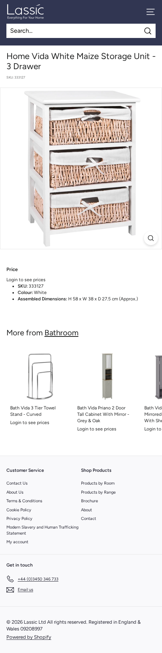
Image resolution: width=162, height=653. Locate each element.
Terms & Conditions (24, 500)
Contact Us (17, 483)
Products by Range (98, 492)
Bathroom (61, 332)
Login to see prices (26, 279)
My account (17, 541)
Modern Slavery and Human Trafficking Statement (42, 530)
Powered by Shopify (28, 637)
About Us (14, 492)
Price (12, 269)
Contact (88, 518)
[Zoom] (151, 238)
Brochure (89, 500)
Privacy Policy (19, 518)
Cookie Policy (18, 510)
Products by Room (98, 483)
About (86, 510)
